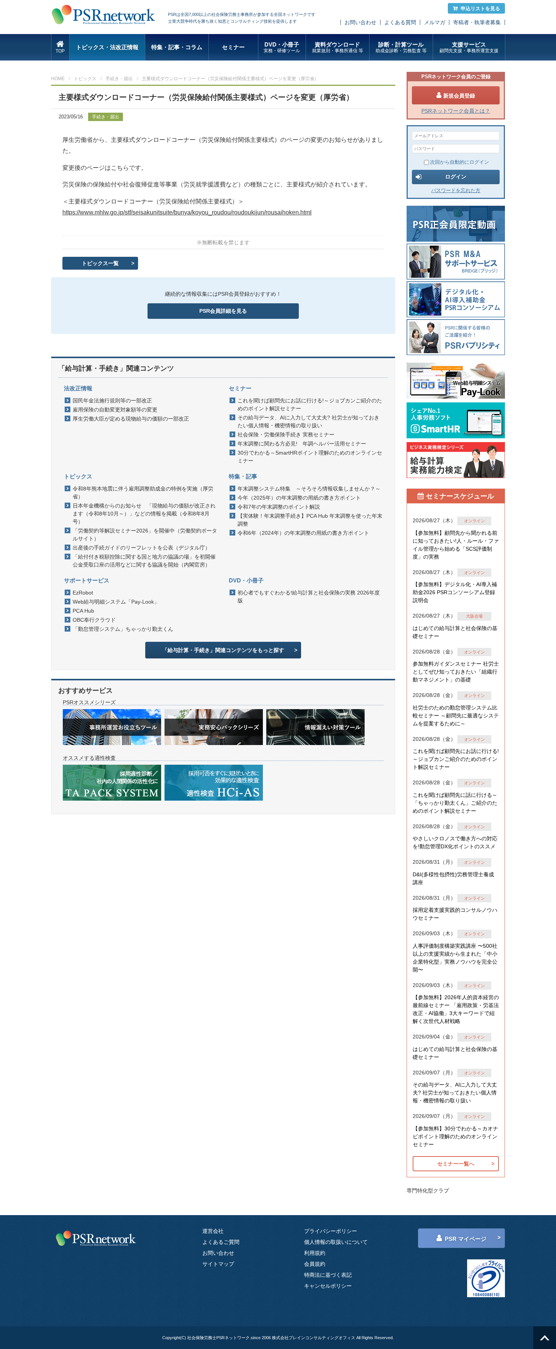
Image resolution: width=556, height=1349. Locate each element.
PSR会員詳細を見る (223, 311)
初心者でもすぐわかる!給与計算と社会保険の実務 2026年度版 (309, 597)
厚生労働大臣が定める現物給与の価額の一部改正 (131, 419)
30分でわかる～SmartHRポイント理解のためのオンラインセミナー (310, 457)
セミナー (233, 47)
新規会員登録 (459, 96)
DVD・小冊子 (282, 47)
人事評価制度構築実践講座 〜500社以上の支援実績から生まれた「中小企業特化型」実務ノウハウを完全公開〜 (455, 958)
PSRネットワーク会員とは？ (455, 111)
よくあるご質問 (220, 1242)
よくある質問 (400, 22)
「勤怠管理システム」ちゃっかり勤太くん (123, 629)
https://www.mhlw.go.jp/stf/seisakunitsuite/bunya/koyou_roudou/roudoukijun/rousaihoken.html (187, 212)
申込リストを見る (480, 8)
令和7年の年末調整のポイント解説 (279, 507)
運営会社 (213, 1231)
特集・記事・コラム (176, 47)
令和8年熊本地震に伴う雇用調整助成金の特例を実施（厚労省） (143, 493)
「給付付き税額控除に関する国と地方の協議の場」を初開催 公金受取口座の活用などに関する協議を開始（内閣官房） (146, 561)
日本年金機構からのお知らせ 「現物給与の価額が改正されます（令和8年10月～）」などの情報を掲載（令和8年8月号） (144, 514)
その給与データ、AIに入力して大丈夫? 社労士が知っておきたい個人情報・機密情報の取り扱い (308, 421)
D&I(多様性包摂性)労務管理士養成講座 (453, 878)
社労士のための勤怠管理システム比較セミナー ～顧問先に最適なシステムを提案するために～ (456, 716)
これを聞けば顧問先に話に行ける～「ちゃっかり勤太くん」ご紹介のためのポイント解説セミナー (455, 803)
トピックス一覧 (100, 263)
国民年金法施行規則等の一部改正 (112, 400)
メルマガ (434, 22)
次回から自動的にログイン (459, 162)
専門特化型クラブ (428, 1191)
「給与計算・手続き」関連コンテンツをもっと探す (223, 650)
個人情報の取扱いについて (336, 1242)
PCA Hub (83, 611)
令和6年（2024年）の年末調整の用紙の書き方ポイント (303, 533)
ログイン (455, 177)
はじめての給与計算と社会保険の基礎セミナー (455, 632)
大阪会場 (474, 616)
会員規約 (314, 1264)
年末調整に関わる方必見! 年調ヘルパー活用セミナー (302, 444)
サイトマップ (218, 1264)
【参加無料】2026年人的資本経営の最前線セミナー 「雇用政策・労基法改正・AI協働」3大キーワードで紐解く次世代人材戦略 (456, 1009)
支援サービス (469, 47)
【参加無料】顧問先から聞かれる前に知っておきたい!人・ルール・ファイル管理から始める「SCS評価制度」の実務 (456, 545)
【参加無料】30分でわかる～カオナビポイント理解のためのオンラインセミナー (455, 1136)
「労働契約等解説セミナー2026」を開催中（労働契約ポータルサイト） (145, 535)
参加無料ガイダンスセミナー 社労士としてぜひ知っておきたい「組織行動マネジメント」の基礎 (456, 672)
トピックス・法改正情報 (107, 47)
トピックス (85, 78)
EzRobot (83, 593)
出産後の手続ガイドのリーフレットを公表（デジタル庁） (141, 548)
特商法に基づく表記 (328, 1275)
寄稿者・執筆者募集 (477, 22)
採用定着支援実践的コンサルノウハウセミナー (455, 914)
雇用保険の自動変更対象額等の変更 (115, 410)
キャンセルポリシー (328, 1286)
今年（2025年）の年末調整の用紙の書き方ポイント (299, 498)
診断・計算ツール (401, 47)
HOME (58, 78)
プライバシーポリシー (330, 1231)
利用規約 (314, 1253)
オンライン (474, 520)
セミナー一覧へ (455, 1164)
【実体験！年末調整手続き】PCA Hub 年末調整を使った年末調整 (310, 520)
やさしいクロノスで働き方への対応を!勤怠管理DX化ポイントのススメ (455, 842)
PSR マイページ (465, 1239)
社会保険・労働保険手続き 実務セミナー (286, 435)
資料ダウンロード (337, 47)
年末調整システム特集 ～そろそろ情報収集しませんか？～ (309, 489)
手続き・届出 (119, 78)
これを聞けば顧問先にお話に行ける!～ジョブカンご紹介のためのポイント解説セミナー (310, 404)
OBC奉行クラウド (94, 620)
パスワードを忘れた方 (455, 190)
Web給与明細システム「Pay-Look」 (116, 602)
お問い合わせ (360, 22)
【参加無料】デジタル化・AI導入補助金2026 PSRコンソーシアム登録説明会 (455, 592)
